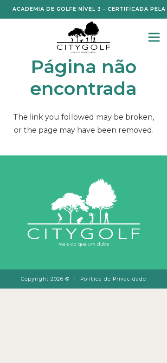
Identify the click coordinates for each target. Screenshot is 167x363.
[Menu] (154, 37)
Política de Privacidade (113, 279)
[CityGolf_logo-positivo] (83, 37)
